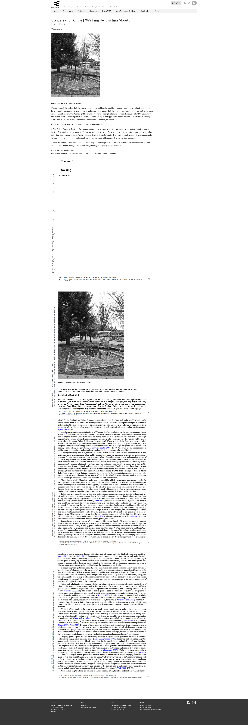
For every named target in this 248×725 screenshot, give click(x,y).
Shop (157, 11)
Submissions (93, 11)
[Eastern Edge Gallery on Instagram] (189, 3)
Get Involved (145, 11)
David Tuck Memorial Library (126, 11)
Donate (176, 3)
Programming (68, 11)
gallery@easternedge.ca (111, 145)
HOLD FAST (106, 11)
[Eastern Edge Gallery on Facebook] (185, 3)
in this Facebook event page (83, 143)
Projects (81, 11)
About (56, 11)
